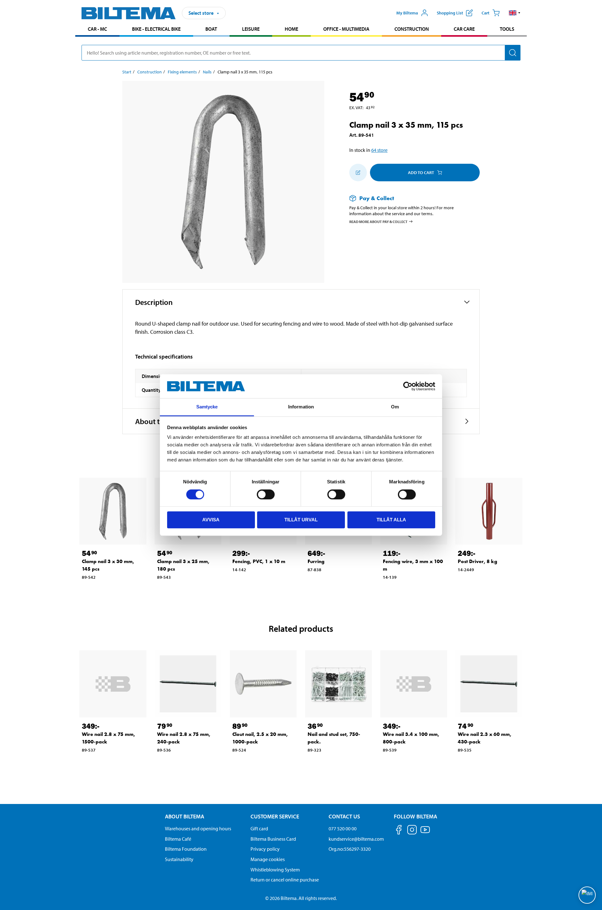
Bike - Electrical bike (156, 29)
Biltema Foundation (186, 849)
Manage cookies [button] (268, 859)
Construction (411, 29)
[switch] (266, 494)
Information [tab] (301, 407)
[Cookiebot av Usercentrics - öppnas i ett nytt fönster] (407, 386)
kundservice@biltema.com (356, 839)
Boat (211, 29)
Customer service (275, 816)
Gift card (259, 828)
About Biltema (184, 816)
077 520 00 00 (342, 828)
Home (291, 29)
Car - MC (97, 29)
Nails (207, 72)
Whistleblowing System (275, 869)
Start (126, 72)
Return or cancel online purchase (285, 879)
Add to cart (421, 172)
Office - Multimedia (346, 29)
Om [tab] (395, 407)
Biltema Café (178, 839)
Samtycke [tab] (207, 407)
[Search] (512, 53)
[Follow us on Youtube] (425, 832)
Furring (316, 561)
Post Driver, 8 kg (477, 561)
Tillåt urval (301, 519)
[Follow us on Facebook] (399, 831)
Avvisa (210, 519)
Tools (507, 29)
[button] (515, 12)
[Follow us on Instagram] (412, 831)
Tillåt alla (391, 519)
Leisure (251, 29)
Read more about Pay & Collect (378, 221)
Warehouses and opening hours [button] (198, 828)
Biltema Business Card (273, 839)
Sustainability (179, 859)
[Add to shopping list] (358, 172)
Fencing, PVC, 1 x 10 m (258, 561)
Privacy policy (265, 849)
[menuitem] (97, 30)
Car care (464, 29)
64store (379, 150)
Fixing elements (182, 72)
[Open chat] (587, 895)
